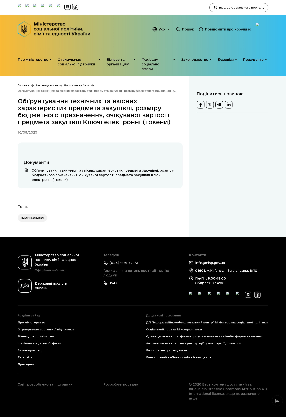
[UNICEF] (57, 395)
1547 (114, 283)
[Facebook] (192, 295)
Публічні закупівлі (32, 217)
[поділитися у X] (210, 105)
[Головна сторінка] (56, 29)
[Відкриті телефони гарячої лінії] (277, 400)
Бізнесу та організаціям (118, 62)
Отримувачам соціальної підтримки (76, 62)
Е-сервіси (226, 59)
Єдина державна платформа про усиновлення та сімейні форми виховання (204, 336)
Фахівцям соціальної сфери (151, 64)
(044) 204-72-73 (124, 263)
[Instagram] (220, 295)
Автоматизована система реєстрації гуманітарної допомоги (193, 343)
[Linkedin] (248, 295)
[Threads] (257, 295)
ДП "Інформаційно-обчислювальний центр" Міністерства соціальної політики (207, 322)
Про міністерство (33, 59)
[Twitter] (201, 295)
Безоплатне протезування (166, 350)
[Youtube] (229, 295)
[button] (50, 59)
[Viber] (239, 295)
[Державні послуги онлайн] (262, 29)
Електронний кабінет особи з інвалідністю (179, 357)
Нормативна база (76, 85)
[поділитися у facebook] (200, 105)
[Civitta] (143, 391)
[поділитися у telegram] (219, 105)
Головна (23, 85)
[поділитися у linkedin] (228, 105)
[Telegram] (211, 295)
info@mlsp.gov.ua (210, 263)
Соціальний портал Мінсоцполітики (174, 329)
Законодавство (194, 59)
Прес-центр (253, 59)
